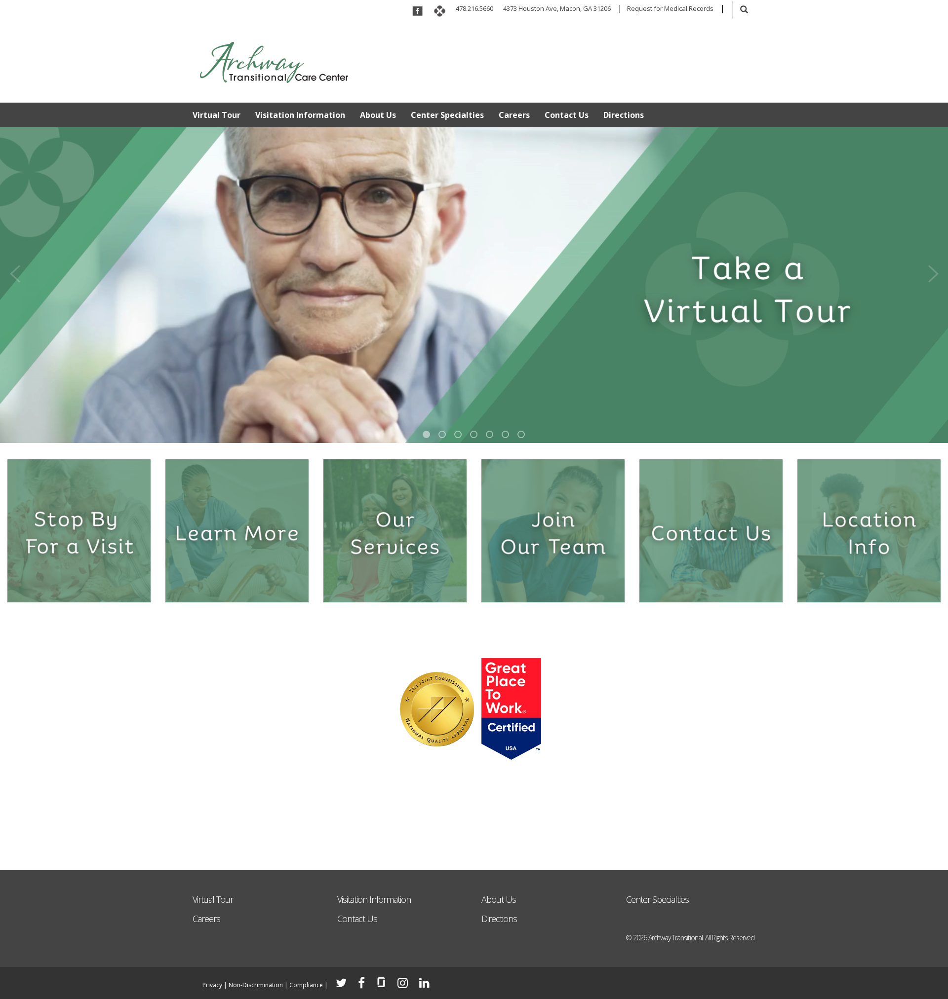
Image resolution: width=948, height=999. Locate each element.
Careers (514, 115)
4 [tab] (473, 434)
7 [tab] (521, 434)
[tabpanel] (474, 285)
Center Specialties (447, 115)
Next (933, 270)
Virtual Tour (216, 115)
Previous (15, 270)
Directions (623, 115)
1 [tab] (426, 434)
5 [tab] (489, 434)
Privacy (212, 985)
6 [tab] (505, 434)
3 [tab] (458, 434)
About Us (378, 115)
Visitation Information (300, 115)
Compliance (306, 985)
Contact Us (567, 115)
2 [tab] (442, 434)
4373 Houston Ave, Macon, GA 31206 (557, 8)
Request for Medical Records (670, 8)
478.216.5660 (474, 8)
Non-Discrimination (256, 985)
